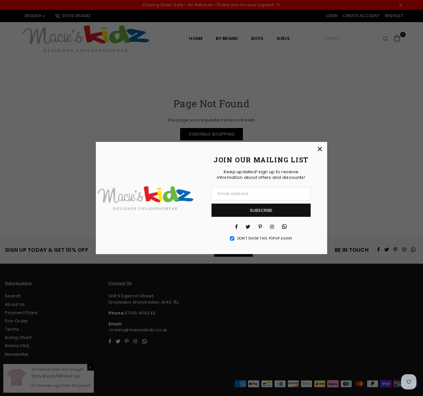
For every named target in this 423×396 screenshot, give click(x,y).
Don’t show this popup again (264, 238)
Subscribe (261, 210)
